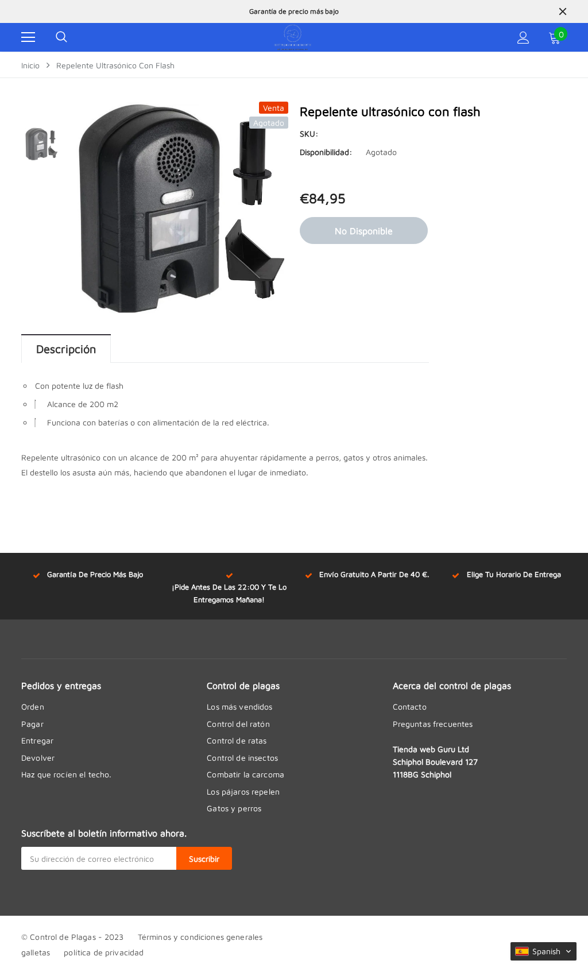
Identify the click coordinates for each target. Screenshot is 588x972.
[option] (294, 18)
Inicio (30, 65)
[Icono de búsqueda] (61, 37)
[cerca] (562, 11)
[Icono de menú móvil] (28, 37)
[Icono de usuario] (523, 38)
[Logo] (293, 37)
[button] (543, 951)
